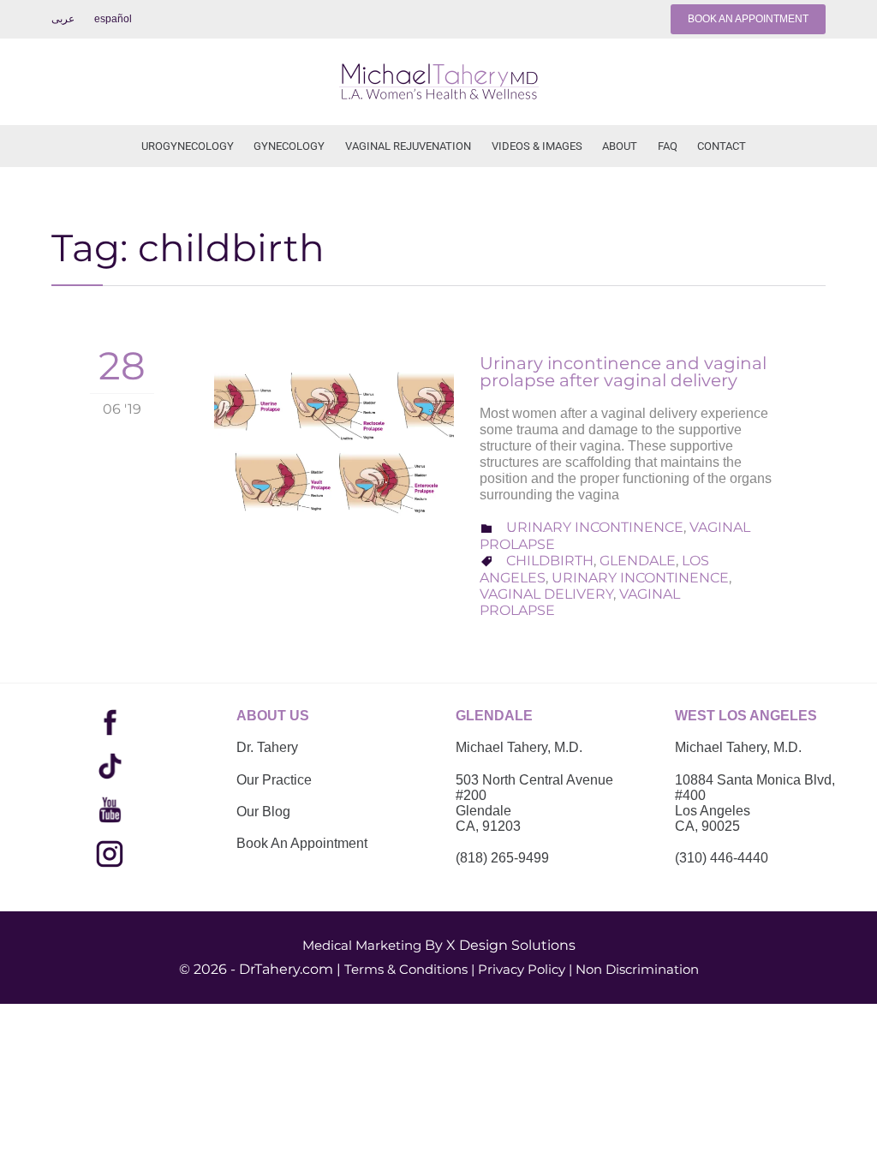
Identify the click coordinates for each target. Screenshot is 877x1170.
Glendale (638, 560)
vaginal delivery (546, 594)
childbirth (550, 560)
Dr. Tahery (267, 747)
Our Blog (263, 811)
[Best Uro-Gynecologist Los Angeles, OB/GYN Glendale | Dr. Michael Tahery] (438, 82)
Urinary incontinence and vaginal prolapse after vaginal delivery (623, 372)
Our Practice (274, 780)
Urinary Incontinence (594, 527)
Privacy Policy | (525, 969)
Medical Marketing (361, 945)
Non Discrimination (637, 969)
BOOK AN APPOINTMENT (748, 19)
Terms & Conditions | (409, 969)
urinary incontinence (640, 578)
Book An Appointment (301, 843)
